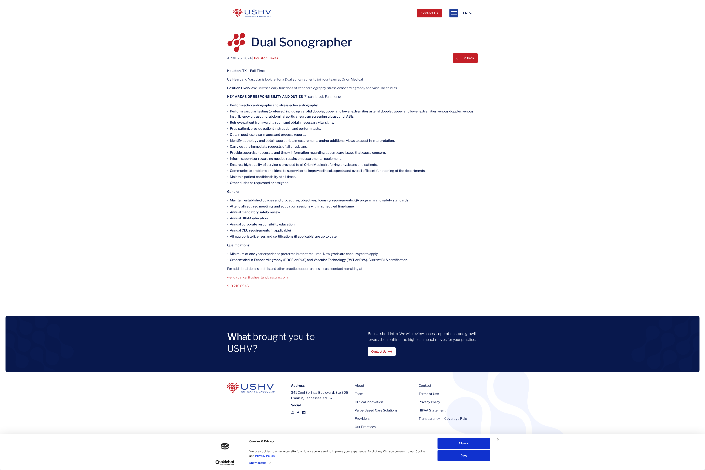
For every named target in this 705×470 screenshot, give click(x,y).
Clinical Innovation (369, 402)
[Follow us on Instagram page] (292, 412)
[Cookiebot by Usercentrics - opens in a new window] (225, 463)
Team (359, 394)
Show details (257, 462)
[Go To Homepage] (251, 388)
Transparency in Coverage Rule (443, 418)
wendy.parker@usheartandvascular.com (257, 277)
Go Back (468, 58)
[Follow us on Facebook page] (298, 412)
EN (465, 13)
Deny (463, 455)
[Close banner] (498, 439)
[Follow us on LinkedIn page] (304, 412)
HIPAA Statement (432, 410)
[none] (453, 13)
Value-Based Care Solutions (376, 410)
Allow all (463, 443)
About (359, 385)
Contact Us (429, 13)
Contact (425, 385)
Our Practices (365, 427)
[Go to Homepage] (252, 13)
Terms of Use (429, 394)
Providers (362, 418)
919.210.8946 (238, 286)
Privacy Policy (429, 402)
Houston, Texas (266, 58)
